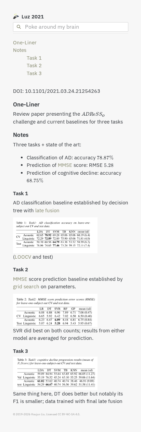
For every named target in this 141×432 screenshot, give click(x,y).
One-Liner (25, 42)
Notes (19, 50)
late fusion (47, 210)
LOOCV (23, 257)
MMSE (65, 165)
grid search (26, 286)
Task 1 (34, 58)
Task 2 (34, 65)
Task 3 (34, 73)
